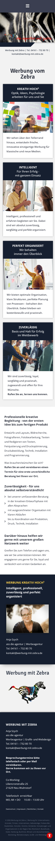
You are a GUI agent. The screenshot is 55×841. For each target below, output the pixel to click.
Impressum (21, 809)
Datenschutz (10, 809)
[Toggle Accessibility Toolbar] (49, 835)
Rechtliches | (32, 809)
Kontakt (41, 809)
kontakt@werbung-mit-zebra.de (24, 748)
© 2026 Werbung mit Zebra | (16, 820)
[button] (27, 6)
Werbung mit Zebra (27, 673)
